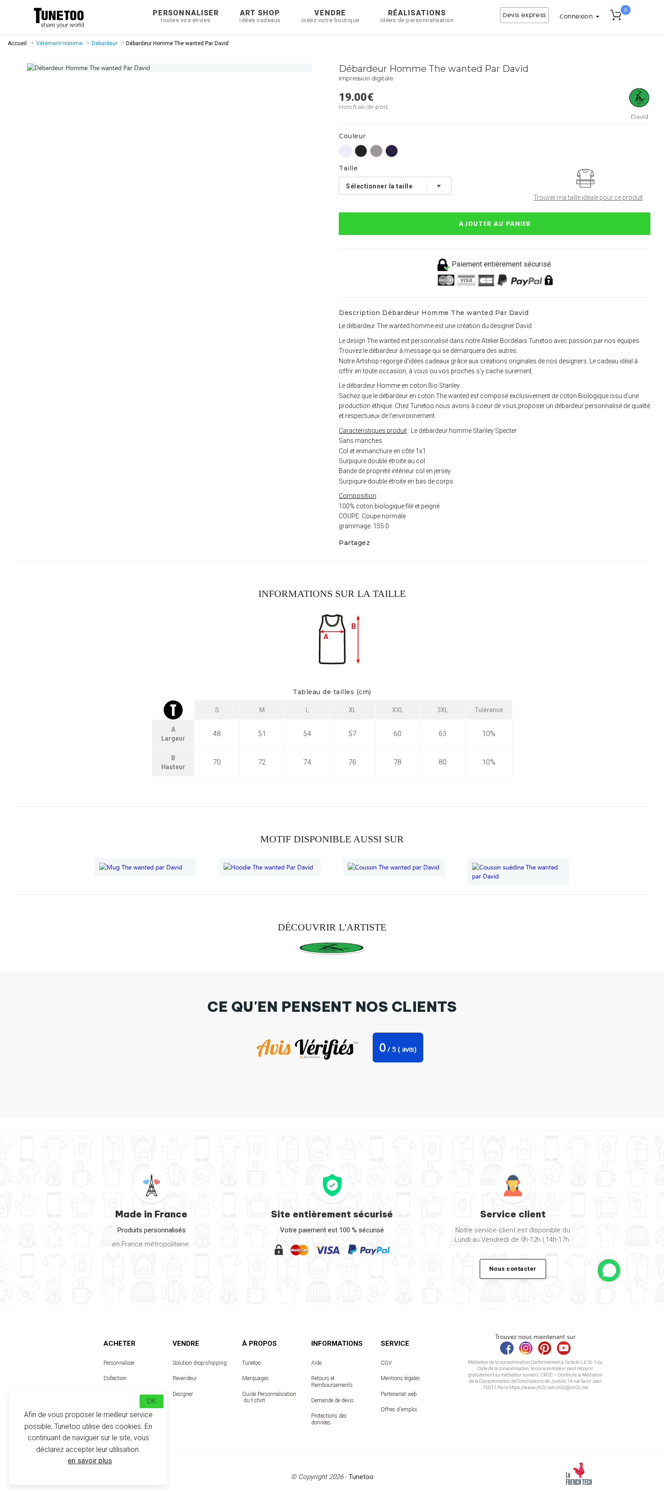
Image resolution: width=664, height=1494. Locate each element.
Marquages (255, 1378)
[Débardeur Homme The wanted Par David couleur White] (345, 151)
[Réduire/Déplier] (609, 1270)
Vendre (330, 16)
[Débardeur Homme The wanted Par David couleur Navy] (391, 151)
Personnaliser (186, 16)
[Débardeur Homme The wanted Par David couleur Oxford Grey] (376, 151)
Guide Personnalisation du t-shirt (269, 1397)
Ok (151, 1401)
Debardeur (104, 43)
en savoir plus (90, 1460)
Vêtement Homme (59, 43)
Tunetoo (251, 1363)
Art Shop (260, 16)
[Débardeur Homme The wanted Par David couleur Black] (361, 151)
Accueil (17, 43)
